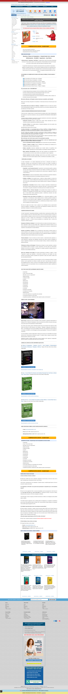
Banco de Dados (7, 613)
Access (25, 604)
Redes (6, 607)
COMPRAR (29, 551)
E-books (43, 602)
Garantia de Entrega (44, 614)
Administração (7, 604)
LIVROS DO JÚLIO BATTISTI (19, 6)
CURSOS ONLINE (29, 6)
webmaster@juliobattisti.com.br (42, 4)
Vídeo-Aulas (26, 602)
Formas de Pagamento (45, 616)
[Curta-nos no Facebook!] (52, 15)
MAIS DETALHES (25, 551)
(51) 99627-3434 (31, 4)
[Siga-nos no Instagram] (59, 620)
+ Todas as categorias (8, 608)
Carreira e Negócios (14, 34)
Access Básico (25, 614)
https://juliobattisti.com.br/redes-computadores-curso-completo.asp (32, 369)
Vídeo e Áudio (13, 56)
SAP (12, 35)
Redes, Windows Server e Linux (15, 61)
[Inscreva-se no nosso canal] (58, 620)
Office (12, 50)
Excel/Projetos (7, 616)
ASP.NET (25, 613)
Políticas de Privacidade (45, 618)
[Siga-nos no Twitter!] (54, 15)
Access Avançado (26, 615)
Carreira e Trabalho (14, 19)
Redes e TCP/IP (13, 41)
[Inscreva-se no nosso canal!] (55, 15)
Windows (13, 42)
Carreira (6, 614)
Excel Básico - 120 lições (27, 616)
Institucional (44, 612)
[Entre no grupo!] (34, 676)
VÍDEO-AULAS (45, 6)
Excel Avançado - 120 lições (27, 617)
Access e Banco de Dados (15, 45)
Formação (6, 617)
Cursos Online (7, 612)
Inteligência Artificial (14, 24)
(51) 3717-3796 (35, 4)
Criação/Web (7, 615)
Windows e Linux (14, 30)
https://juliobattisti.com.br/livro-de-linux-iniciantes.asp (29, 396)
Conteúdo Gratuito (27, 612)
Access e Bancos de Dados (15, 18)
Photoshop (13, 51)
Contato (43, 617)
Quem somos (44, 613)
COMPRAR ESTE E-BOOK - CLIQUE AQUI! (38, 46)
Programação (13, 25)
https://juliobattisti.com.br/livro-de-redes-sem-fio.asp (29, 423)
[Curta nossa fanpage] (56, 620)
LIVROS (52, 6)
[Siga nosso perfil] (54, 620)
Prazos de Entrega (44, 615)
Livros (6, 602)
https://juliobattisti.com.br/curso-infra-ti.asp (34, 663)
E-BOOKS (37, 6)
